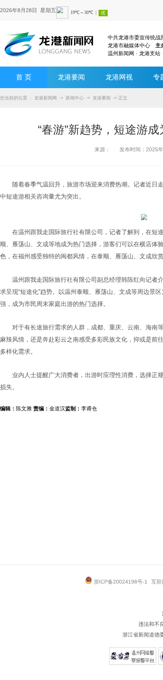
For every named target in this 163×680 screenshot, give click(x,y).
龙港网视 (119, 77)
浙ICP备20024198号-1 (120, 582)
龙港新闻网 (45, 98)
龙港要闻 (71, 77)
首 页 (23, 77)
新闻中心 (75, 98)
